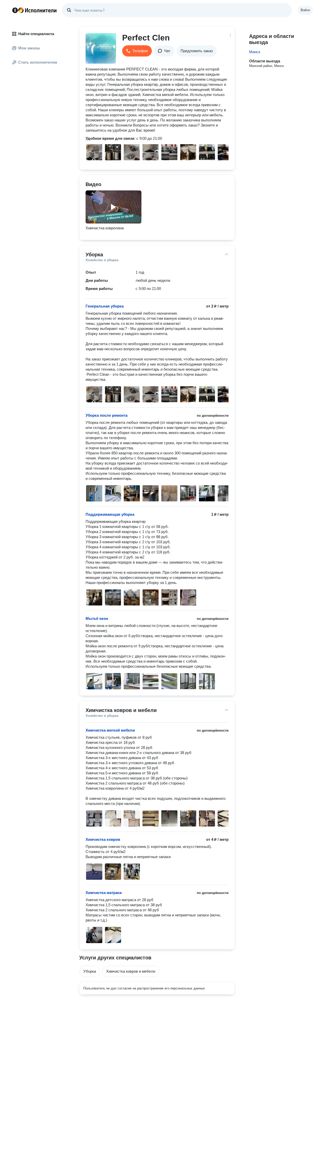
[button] (137, 51)
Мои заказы (29, 48)
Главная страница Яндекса (15, 10)
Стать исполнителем (37, 62)
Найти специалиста (36, 34)
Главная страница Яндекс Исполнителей (34, 10)
